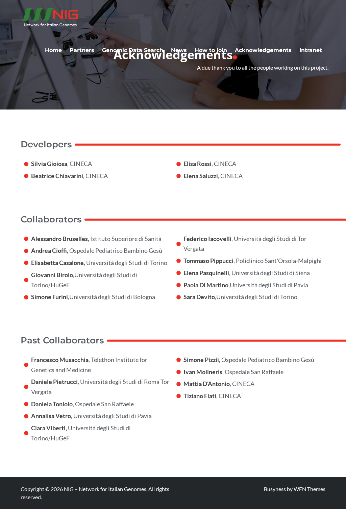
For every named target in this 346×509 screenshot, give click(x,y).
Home (53, 50)
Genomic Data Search (132, 50)
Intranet (310, 50)
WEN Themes (309, 489)
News (179, 50)
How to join (211, 50)
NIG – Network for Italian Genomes (105, 489)
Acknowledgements (263, 50)
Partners (82, 50)
